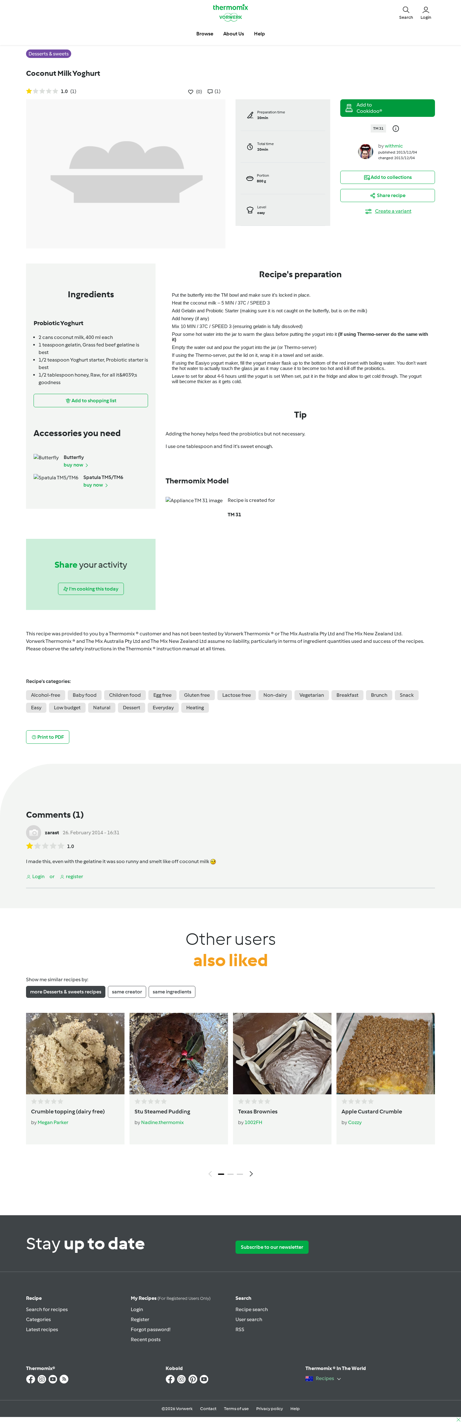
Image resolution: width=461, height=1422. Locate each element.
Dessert (131, 708)
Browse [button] (204, 34)
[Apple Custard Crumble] (385, 1053)
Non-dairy (275, 695)
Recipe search (252, 1309)
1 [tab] (221, 1174)
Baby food (85, 695)
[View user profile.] (365, 151)
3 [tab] (240, 1174)
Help (295, 1408)
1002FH (253, 1122)
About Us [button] (233, 34)
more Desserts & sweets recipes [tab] (65, 992)
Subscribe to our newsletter (272, 1247)
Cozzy (355, 1122)
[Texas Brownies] (282, 1053)
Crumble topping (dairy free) (68, 1111)
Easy (36, 708)
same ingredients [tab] (172, 992)
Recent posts (146, 1339)
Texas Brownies (258, 1111)
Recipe (34, 1298)
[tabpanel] (230, 1096)
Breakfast (347, 695)
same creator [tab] (127, 992)
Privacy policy (269, 1408)
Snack (407, 695)
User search (249, 1319)
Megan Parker (53, 1122)
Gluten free (197, 695)
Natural (101, 708)
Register (140, 1319)
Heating (195, 708)
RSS (240, 1329)
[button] (406, 12)
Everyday (163, 708)
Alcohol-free (45, 695)
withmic (394, 146)
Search (244, 1298)
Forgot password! (150, 1329)
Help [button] (259, 34)
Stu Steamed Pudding (162, 1111)
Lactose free (236, 695)
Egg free (162, 695)
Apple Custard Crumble (372, 1111)
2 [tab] (230, 1174)
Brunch (379, 695)
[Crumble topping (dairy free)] (75, 1053)
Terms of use (236, 1408)
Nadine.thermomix (162, 1122)
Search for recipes (47, 1309)
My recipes (170, 1298)
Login (137, 1309)
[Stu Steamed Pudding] (179, 1053)
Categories (38, 1319)
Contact (208, 1408)
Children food (125, 695)
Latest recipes (42, 1329)
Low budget (67, 708)
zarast (52, 833)
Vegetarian (311, 695)
